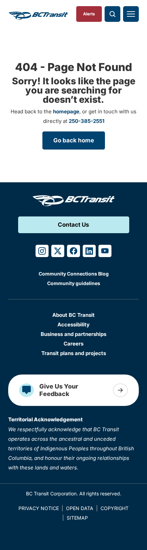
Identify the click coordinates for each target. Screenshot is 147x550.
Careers (73, 343)
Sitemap (77, 518)
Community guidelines (73, 283)
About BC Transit (73, 315)
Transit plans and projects (73, 353)
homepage (66, 111)
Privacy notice (38, 508)
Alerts (89, 13)
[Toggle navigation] (131, 14)
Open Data (79, 508)
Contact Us (73, 224)
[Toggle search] (112, 14)
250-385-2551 (86, 121)
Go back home (73, 140)
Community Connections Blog (74, 274)
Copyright (115, 508)
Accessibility (73, 324)
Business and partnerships (73, 334)
